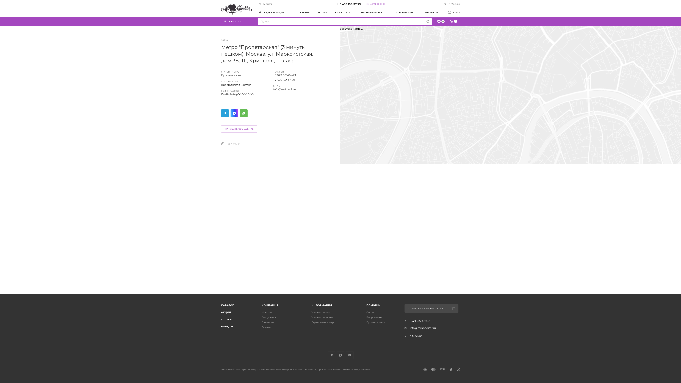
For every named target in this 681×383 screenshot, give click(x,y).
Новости (267, 312)
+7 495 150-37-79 (284, 79)
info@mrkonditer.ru (286, 89)
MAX (234, 113)
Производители (376, 322)
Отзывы (266, 327)
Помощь (373, 305)
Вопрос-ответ (374, 317)
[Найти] (428, 21)
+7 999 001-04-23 (284, 75)
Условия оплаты (321, 312)
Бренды (227, 326)
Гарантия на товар (322, 322)
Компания (270, 305)
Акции (226, 312)
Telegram (225, 113)
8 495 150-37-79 (350, 4)
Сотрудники (269, 317)
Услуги (226, 319)
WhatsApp (244, 113)
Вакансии (268, 322)
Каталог (227, 305)
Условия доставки (322, 317)
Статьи (370, 312)
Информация (321, 305)
